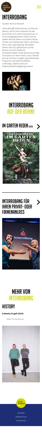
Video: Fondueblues (15, 319)
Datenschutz (21, 416)
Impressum (21, 420)
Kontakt (21, 413)
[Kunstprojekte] (11, 7)
